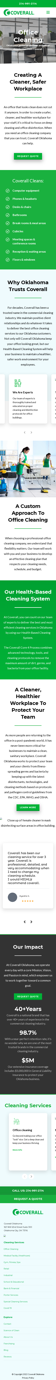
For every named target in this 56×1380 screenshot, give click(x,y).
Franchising (9, 1343)
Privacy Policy (28, 1378)
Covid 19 (8, 1308)
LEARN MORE (28, 807)
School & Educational (14, 1282)
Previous (24, 432)
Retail (6, 1269)
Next (31, 432)
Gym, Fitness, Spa (12, 1262)
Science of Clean (11, 1330)
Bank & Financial (11, 1288)
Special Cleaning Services (15, 1301)
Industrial (8, 1275)
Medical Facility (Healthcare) (17, 1255)
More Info (17, 1150)
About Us (8, 1337)
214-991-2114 (28, 4)
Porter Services (11, 1295)
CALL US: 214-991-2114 (28, 1190)
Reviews (7, 1357)
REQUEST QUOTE (28, 156)
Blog (6, 1350)
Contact (7, 1324)
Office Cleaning (11, 1249)
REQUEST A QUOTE (28, 1199)
